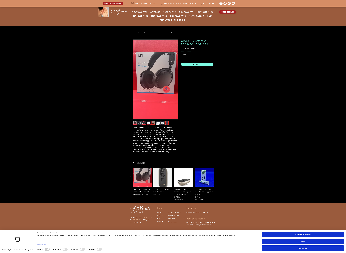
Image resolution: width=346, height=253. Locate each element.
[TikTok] (229, 3)
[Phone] (200, 3)
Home (135, 33)
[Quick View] (142, 177)
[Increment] (188, 58)
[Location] (132, 3)
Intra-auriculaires (173, 215)
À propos (160, 215)
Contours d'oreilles (174, 212)
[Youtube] (233, 3)
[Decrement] (182, 58)
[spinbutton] (185, 58)
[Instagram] (221, 3)
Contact (160, 222)
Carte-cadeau (173, 222)
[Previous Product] (130, 177)
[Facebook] (225, 3)
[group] (173, 184)
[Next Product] (216, 177)
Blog (158, 218)
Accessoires (172, 219)
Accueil (159, 212)
